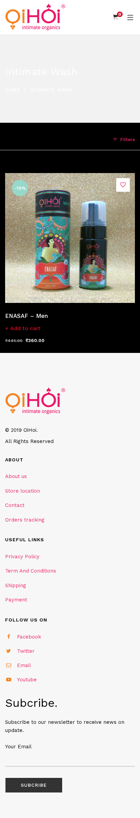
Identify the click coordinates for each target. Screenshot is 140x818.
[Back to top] (121, 799)
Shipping (15, 585)
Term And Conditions (30, 571)
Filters (127, 139)
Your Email (18, 747)
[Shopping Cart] (115, 17)
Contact (14, 505)
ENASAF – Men (26, 315)
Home (12, 89)
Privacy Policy (22, 556)
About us (16, 476)
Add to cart (25, 328)
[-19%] (70, 177)
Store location (22, 491)
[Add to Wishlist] (123, 185)
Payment (16, 600)
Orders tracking (25, 520)
